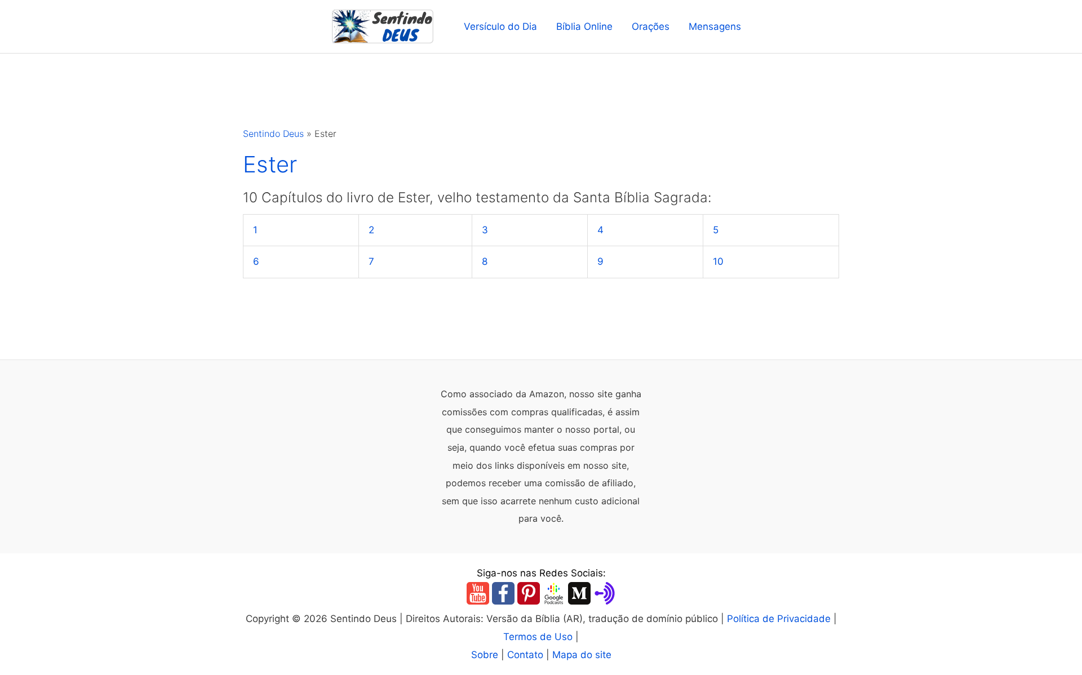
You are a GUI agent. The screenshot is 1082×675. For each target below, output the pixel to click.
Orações (650, 26)
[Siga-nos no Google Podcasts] (554, 592)
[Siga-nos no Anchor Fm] (604, 592)
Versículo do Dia (500, 26)
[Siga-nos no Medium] (579, 592)
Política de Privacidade (779, 618)
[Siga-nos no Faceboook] (503, 592)
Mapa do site (581, 654)
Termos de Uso (538, 636)
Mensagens (715, 26)
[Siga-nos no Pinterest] (528, 592)
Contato (525, 654)
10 (718, 261)
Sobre (484, 654)
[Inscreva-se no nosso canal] (478, 592)
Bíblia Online (584, 26)
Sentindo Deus (273, 133)
